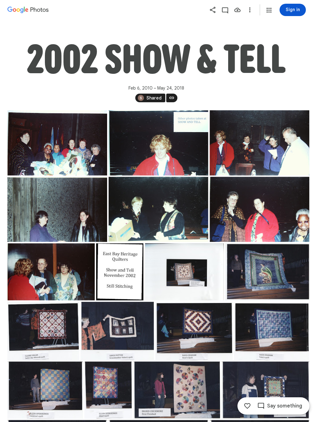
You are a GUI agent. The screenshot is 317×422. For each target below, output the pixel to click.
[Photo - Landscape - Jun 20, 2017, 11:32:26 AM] (117, 331)
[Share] (212, 10)
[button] (269, 10)
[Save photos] (237, 10)
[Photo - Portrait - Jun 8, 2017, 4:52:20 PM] (119, 271)
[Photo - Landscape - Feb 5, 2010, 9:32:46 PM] (158, 209)
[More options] (250, 10)
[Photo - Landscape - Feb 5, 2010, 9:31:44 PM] (158, 142)
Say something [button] (284, 406)
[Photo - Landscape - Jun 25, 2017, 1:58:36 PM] (45, 390)
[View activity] (225, 10)
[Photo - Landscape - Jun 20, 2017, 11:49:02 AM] (271, 331)
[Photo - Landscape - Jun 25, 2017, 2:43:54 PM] (176, 390)
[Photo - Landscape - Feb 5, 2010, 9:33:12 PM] (259, 209)
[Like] (247, 406)
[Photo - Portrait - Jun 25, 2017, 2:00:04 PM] (108, 390)
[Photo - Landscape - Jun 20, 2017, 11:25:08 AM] (43, 331)
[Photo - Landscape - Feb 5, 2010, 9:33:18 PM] (51, 271)
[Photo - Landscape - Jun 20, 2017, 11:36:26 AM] (193, 331)
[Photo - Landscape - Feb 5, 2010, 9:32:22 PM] (57, 209)
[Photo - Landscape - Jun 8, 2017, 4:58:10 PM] (267, 271)
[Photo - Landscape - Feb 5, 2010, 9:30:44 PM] (57, 142)
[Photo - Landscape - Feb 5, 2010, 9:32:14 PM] (259, 142)
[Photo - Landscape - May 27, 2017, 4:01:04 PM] (184, 271)
